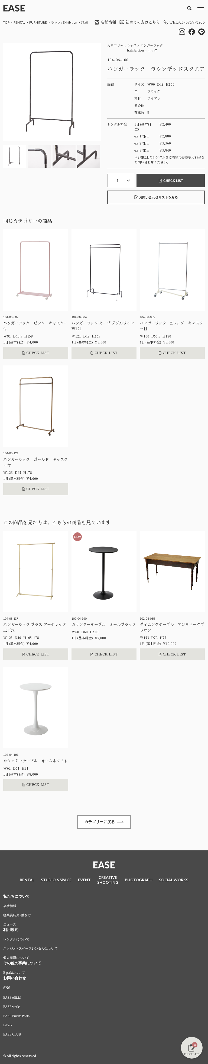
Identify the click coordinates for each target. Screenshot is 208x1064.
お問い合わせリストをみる (158, 197)
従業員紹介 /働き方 (17, 915)
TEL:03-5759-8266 (187, 22)
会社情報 (9, 906)
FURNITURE (38, 22)
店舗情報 (108, 22)
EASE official (12, 997)
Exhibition (70, 22)
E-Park (7, 1025)
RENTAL (19, 22)
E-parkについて (14, 973)
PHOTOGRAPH (138, 879)
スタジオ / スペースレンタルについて (30, 948)
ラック (56, 22)
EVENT (84, 879)
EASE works (11, 1007)
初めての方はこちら (143, 22)
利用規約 (10, 930)
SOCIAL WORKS (173, 879)
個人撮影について (16, 958)
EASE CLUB (12, 1034)
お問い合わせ (14, 978)
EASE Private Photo (16, 1016)
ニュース (9, 924)
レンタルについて (16, 939)
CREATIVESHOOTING (107, 880)
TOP (6, 22)
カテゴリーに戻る (99, 821)
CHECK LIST (173, 181)
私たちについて (16, 896)
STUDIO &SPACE (56, 879)
